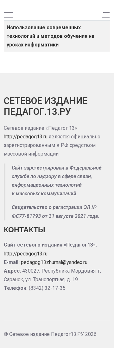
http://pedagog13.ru (26, 137)
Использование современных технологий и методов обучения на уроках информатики (50, 36)
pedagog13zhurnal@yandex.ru (54, 262)
